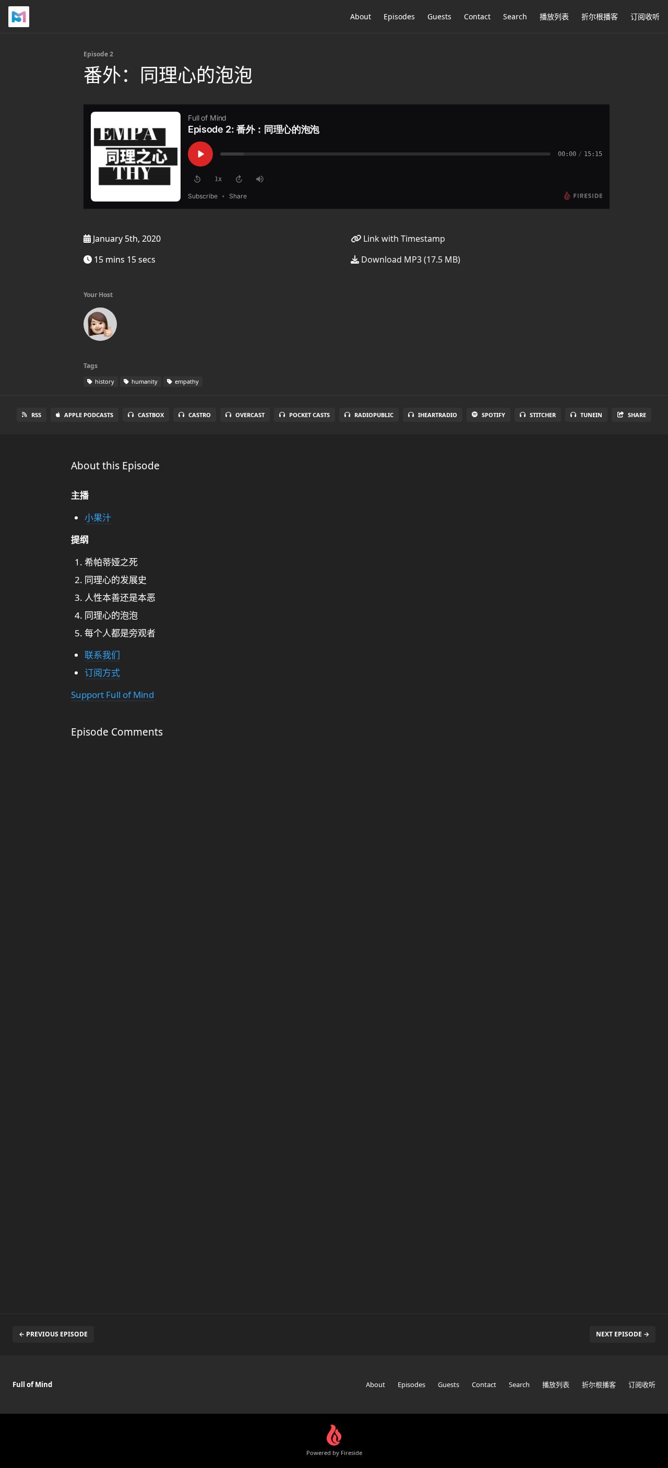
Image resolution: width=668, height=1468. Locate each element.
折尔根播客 (599, 16)
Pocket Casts (309, 415)
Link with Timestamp (403, 238)
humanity (144, 381)
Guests (439, 16)
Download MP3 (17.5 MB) (409, 259)
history (103, 381)
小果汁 (98, 518)
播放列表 (554, 16)
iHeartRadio (437, 415)
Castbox (151, 415)
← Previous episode (53, 1334)
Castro (199, 415)
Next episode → (622, 1334)
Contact (477, 16)
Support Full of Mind (112, 695)
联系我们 (102, 655)
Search (515, 16)
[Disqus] (242, 885)
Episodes (399, 16)
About (360, 16)
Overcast (250, 415)
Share (637, 415)
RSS (36, 415)
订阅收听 (645, 16)
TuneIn (591, 415)
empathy (186, 381)
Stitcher (543, 415)
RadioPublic (373, 415)
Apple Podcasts (88, 415)
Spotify (493, 415)
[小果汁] (100, 326)
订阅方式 (102, 673)
